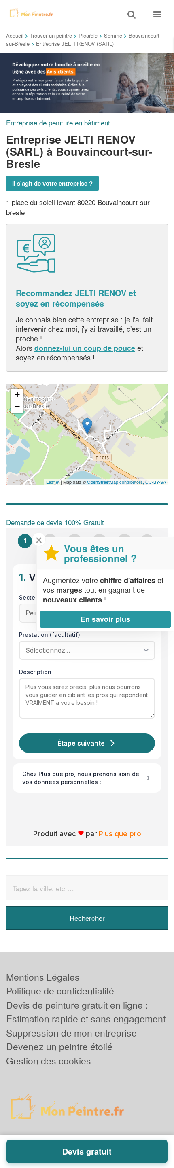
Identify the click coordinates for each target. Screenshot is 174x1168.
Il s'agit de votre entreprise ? (52, 183)
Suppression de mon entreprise (71, 1032)
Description (35, 671)
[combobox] (84, 650)
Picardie (88, 35)
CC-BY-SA (155, 482)
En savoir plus (105, 619)
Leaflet (52, 482)
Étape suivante (81, 743)
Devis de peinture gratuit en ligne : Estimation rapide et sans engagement (86, 1012)
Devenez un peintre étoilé (59, 1046)
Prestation (49, 634)
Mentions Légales (43, 977)
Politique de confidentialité (60, 990)
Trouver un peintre (51, 35)
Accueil (14, 35)
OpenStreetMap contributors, (116, 482)
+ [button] (17, 395)
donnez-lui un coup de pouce (84, 348)
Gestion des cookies (48, 1060)
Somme (113, 35)
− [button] (17, 407)
